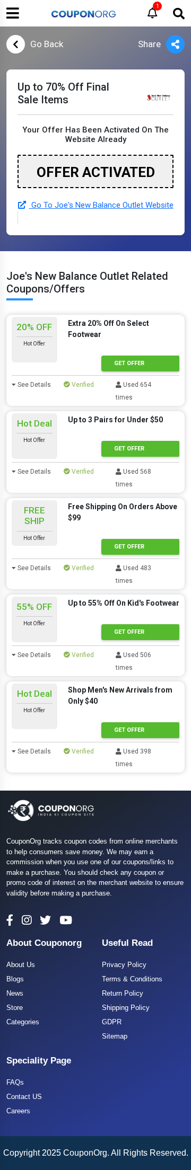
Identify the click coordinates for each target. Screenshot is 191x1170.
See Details (33, 384)
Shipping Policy (126, 1008)
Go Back (46, 44)
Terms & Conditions (132, 979)
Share (149, 44)
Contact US (24, 1097)
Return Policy (122, 993)
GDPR (111, 1022)
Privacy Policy (124, 965)
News (14, 993)
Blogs (15, 979)
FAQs (15, 1082)
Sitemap (114, 1036)
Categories (22, 1022)
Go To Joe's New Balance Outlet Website (101, 205)
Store (14, 1008)
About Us (20, 965)
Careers (18, 1111)
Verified (82, 384)
